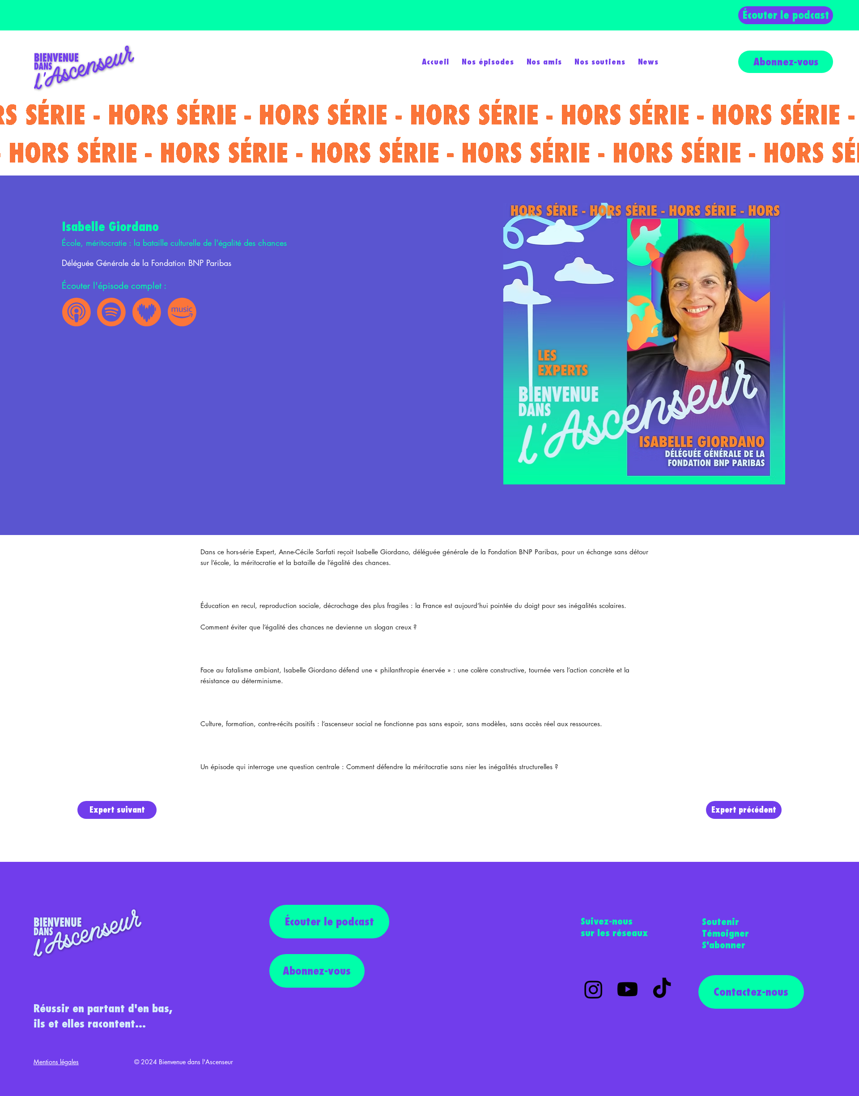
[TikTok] (662, 989)
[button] (487, 61)
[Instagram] (593, 989)
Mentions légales (56, 1061)
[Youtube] (627, 989)
